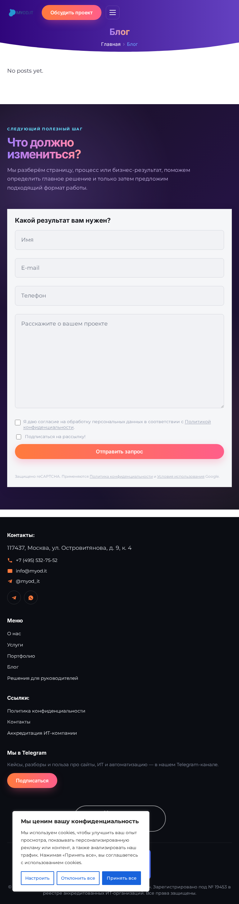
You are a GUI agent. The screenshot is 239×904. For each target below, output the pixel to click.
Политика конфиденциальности (121, 476)
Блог (13, 667)
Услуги (15, 645)
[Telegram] (14, 597)
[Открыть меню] (113, 12)
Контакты (18, 722)
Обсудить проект (71, 12)
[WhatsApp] (31, 597)
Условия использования (180, 476)
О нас (14, 633)
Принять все (122, 878)
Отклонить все (78, 878)
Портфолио (21, 656)
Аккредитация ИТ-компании (42, 733)
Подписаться (32, 780)
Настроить (37, 878)
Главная (110, 44)
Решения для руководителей (42, 678)
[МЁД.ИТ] (20, 12)
